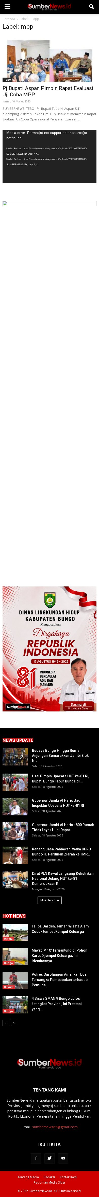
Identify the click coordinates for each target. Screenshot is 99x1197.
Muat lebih (47, 900)
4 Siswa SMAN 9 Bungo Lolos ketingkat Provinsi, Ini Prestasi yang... (57, 1003)
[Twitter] (49, 1158)
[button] (92, 7)
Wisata (8, 939)
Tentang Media (28, 1177)
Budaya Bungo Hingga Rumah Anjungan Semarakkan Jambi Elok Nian (60, 755)
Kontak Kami (68, 1177)
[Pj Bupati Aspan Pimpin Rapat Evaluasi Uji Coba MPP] (49, 58)
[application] (49, 156)
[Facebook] (36, 1158)
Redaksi (49, 1177)
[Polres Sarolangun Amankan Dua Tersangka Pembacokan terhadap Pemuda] (15, 980)
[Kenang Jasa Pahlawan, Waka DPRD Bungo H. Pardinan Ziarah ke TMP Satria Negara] (15, 855)
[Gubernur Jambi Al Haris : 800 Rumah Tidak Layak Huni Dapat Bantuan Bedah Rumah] (15, 831)
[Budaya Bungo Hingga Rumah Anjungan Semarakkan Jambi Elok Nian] (15, 756)
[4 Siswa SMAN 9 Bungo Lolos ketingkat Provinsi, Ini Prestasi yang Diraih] (15, 1004)
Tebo (7, 79)
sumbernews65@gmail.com (55, 1126)
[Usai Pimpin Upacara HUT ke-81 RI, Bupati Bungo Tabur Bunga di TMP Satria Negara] (15, 782)
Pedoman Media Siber (49, 1182)
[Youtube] (63, 1158)
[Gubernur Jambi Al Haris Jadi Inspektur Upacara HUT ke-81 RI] (15, 806)
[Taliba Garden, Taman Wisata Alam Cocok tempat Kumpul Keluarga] (15, 932)
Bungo (8, 963)
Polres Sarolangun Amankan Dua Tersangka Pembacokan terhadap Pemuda (60, 979)
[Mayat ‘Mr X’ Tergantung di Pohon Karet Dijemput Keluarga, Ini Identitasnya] (15, 956)
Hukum (8, 987)
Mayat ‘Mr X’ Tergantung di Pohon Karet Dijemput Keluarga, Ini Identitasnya (59, 955)
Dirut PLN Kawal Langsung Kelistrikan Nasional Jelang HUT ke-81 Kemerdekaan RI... (63, 878)
